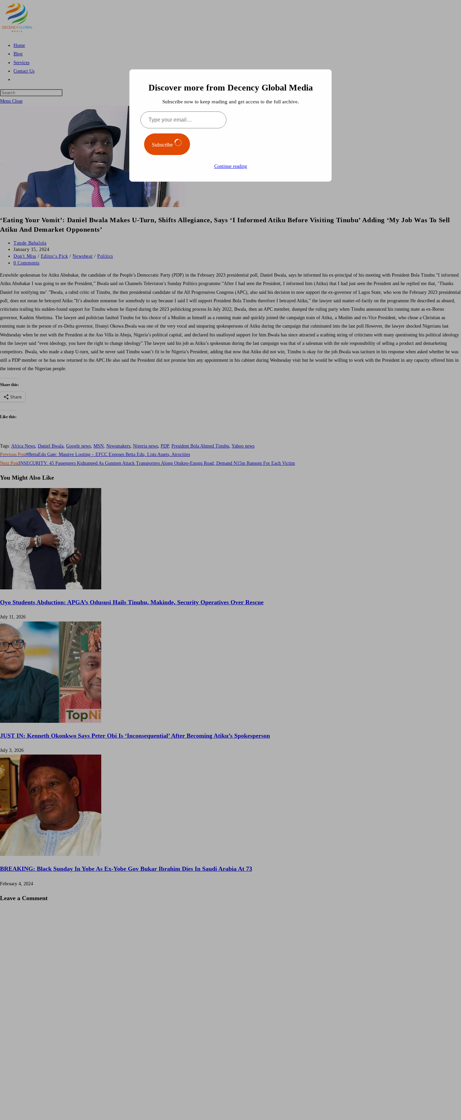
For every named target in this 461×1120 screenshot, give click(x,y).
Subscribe (163, 145)
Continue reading (230, 166)
